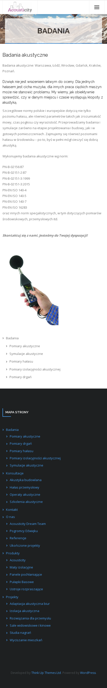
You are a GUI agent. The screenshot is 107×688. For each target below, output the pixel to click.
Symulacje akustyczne (26, 353)
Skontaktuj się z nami (19, 235)
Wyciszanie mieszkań (26, 640)
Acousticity (18, 560)
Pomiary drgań (20, 377)
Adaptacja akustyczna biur (30, 603)
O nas (10, 517)
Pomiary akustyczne (24, 346)
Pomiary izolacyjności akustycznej (34, 369)
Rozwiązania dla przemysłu (30, 618)
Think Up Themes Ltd (46, 673)
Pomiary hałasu (21, 361)
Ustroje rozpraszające (26, 589)
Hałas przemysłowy (24, 487)
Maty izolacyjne (21, 567)
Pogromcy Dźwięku (24, 531)
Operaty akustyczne (25, 494)
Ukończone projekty (25, 545)
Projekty (12, 597)
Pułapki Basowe (22, 582)
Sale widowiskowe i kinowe (30, 625)
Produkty (13, 553)
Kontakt (12, 509)
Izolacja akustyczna (24, 611)
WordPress (88, 673)
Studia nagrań (20, 632)
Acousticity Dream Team (28, 523)
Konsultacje (15, 473)
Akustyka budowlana (26, 480)
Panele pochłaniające (26, 574)
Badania (12, 338)
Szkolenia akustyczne (26, 501)
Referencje (18, 538)
